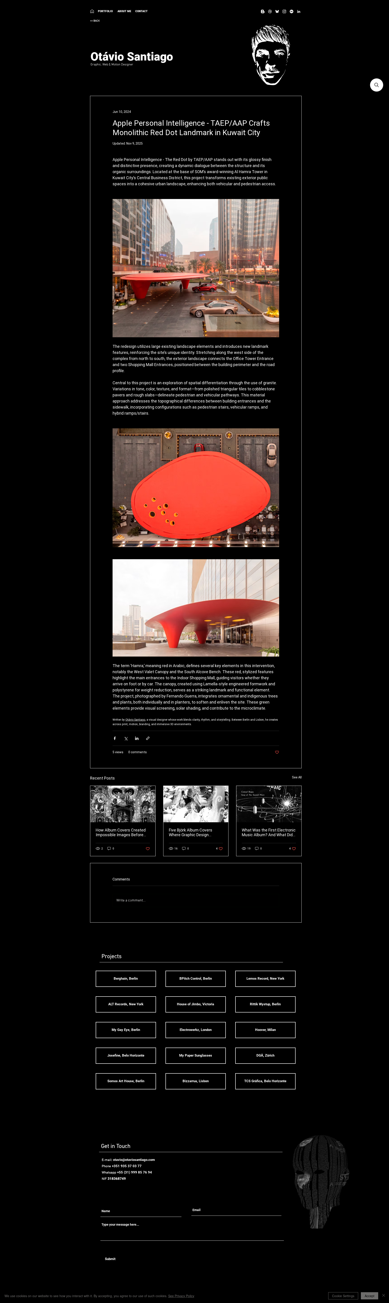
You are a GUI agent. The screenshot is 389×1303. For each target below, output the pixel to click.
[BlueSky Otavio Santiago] (277, 11)
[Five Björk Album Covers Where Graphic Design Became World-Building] (195, 804)
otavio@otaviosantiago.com (134, 1160)
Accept (369, 1296)
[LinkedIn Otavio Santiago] (299, 11)
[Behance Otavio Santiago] (291, 11)
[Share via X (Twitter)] (126, 738)
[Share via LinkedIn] (137, 738)
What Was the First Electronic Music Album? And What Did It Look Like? (269, 832)
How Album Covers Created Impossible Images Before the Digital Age (121, 832)
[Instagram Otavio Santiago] (284, 11)
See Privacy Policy (181, 1296)
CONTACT (141, 11)
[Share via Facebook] (115, 738)
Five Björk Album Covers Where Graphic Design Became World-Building (190, 832)
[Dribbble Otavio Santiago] (270, 11)
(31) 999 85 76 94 (138, 1172)
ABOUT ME (125, 11)
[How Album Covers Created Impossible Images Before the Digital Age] (122, 804)
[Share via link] (148, 738)
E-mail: (107, 1160)
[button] (376, 85)
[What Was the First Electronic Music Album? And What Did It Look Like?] (268, 804)
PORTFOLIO (105, 11)
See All (297, 777)
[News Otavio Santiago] (263, 11)
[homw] (92, 11)
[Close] (383, 1295)
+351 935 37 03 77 (127, 1166)
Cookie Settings (343, 1296)
